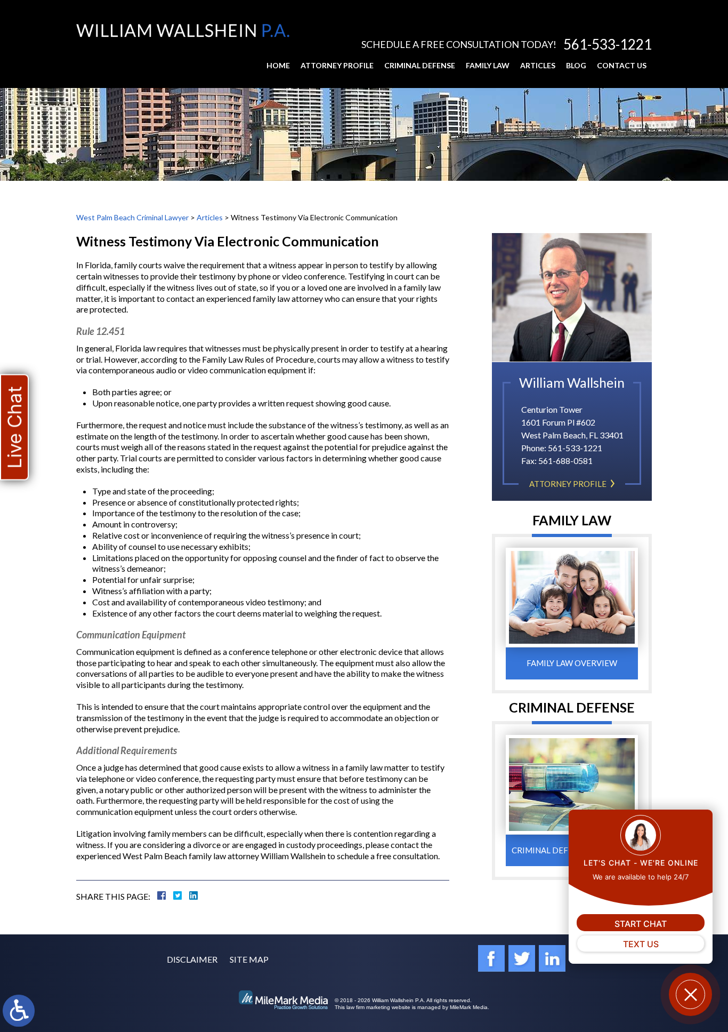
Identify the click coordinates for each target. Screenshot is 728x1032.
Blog (576, 65)
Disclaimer (192, 959)
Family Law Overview (572, 663)
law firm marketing (368, 1007)
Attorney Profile (337, 65)
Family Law (487, 65)
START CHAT (640, 923)
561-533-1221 (607, 44)
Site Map (249, 959)
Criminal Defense (419, 65)
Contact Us (621, 65)
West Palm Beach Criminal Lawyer (132, 217)
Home (278, 65)
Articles (537, 65)
